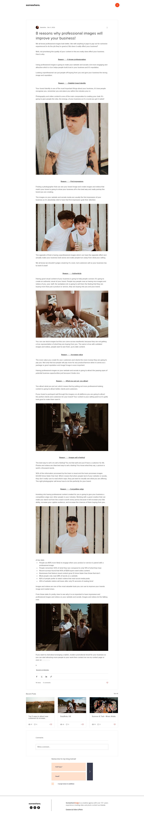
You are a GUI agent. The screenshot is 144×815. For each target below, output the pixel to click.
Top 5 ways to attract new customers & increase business (38, 717)
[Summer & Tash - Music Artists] (104, 705)
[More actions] (107, 27)
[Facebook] (38, 807)
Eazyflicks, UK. (65, 716)
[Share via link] (51, 677)
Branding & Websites (42, 670)
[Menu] (117, 5)
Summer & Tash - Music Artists (103, 716)
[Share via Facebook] (37, 677)
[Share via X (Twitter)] (41, 677)
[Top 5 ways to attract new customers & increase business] (40, 705)
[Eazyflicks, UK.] (72, 705)
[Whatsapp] (31, 807)
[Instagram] (35, 807)
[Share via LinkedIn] (46, 677)
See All (116, 693)
